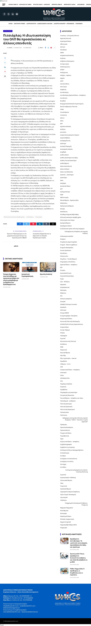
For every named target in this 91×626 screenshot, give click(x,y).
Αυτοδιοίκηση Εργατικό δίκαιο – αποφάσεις (73, 95)
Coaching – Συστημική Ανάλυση (69, 35)
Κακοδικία (63, 307)
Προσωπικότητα (65, 430)
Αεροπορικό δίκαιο (65, 41)
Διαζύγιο (62, 129)
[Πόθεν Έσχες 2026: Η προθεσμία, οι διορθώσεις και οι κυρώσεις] (64, 571)
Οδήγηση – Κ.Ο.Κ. (65, 364)
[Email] (5, 76)
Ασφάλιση (63, 89)
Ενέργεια (62, 239)
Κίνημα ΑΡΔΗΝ (64, 313)
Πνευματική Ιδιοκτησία (67, 395)
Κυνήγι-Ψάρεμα (65, 330)
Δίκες (61, 180)
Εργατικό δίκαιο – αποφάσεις (41, 4)
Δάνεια (62, 118)
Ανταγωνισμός (64, 64)
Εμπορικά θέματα (57, 4)
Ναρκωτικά (63, 350)
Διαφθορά (63, 152)
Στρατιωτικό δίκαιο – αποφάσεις (69, 441)
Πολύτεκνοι (63, 415)
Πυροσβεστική (64, 436)
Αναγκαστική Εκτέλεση (67, 55)
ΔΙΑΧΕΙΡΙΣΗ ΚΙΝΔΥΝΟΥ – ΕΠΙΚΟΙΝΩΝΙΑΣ (64, 23)
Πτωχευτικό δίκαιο (65, 433)
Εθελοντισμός (64, 197)
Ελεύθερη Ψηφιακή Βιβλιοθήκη (69, 214)
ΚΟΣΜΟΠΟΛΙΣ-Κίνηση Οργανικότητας (71, 324)
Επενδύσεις (30, 217)
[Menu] (3, 4)
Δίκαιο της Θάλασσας (66, 172)
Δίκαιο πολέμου (64, 169)
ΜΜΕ (61, 347)
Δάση (61, 121)
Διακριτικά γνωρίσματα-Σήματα (69, 135)
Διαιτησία (63, 132)
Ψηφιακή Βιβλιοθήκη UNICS (68, 525)
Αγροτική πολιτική (65, 38)
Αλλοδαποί (63, 50)
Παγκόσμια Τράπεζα (66, 384)
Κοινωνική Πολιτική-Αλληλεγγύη (70, 321)
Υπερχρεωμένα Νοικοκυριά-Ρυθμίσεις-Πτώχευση (76, 504)
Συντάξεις (63, 467)
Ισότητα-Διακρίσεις (66, 299)
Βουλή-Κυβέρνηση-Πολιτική (68, 106)
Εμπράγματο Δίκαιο (69, 4)
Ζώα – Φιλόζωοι (65, 281)
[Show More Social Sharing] (54, 47)
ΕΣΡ (61, 267)
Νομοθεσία (63, 361)
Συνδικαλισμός (64, 453)
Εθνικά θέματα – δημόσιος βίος (69, 200)
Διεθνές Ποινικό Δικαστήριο (68, 160)
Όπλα (62, 375)
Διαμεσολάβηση (65, 138)
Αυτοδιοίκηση (64, 92)
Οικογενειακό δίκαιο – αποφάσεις (70, 370)
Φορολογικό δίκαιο (65, 516)
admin (10, 47)
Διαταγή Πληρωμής (66, 146)
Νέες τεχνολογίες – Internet (68, 358)
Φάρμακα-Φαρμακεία (66, 508)
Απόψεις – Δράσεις (65, 75)
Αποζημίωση (81, 4)
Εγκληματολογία (65, 192)
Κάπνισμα (63, 310)
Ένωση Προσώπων (65, 250)
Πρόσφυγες (63, 424)
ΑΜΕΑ (62, 52)
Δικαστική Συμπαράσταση (27, 275)
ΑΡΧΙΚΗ (11, 23)
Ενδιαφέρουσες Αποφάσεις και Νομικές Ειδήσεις (76, 232)
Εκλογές (62, 209)
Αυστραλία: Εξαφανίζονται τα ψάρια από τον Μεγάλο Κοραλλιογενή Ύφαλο (42, 236)
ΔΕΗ (61, 123)
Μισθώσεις (63, 344)
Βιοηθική (63, 101)
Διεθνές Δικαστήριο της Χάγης (69, 157)
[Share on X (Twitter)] (48, 47)
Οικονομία (38, 217)
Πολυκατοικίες (64, 412)
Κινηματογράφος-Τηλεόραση (68, 316)
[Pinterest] (5, 71)
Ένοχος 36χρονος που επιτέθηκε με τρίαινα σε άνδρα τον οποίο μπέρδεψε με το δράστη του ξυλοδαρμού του (11, 279)
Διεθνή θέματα (64, 163)
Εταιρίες (62, 270)
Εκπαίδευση (63, 211)
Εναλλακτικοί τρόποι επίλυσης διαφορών (72, 228)
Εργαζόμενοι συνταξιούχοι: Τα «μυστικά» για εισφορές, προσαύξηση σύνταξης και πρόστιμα (78, 543)
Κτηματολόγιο (64, 327)
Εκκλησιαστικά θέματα (67, 206)
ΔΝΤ (61, 189)
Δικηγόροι (63, 183)
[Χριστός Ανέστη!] (48, 267)
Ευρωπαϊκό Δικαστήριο (67, 276)
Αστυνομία (63, 87)
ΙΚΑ (61, 296)
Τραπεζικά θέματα (65, 489)
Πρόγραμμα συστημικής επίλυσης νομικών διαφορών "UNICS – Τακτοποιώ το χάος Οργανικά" (75, 420)
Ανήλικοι (62, 58)
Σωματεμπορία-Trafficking (68, 477)
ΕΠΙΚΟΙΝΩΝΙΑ (79, 23)
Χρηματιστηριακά (65, 522)
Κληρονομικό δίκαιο (66, 318)
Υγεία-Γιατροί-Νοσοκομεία (68, 494)
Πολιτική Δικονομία (66, 404)
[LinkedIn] (5, 67)
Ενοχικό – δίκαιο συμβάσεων (68, 245)
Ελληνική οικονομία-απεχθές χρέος (14, 217)
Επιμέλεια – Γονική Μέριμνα (68, 259)
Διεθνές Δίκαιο (64, 155)
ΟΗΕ (61, 367)
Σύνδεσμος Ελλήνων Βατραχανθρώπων (71, 450)
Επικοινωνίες (64, 256)
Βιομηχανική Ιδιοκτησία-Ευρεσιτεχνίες (72, 104)
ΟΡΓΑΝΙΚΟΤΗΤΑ (64, 378)
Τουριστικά (63, 486)
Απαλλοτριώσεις (65, 67)
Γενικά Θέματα (8, 31)
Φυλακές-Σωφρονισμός (67, 519)
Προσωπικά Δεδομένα (66, 427)
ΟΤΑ (61, 381)
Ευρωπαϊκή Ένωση (65, 273)
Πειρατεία (63, 387)
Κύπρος (62, 333)
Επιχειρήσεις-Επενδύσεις (67, 262)
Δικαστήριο (63, 177)
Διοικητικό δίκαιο (65, 186)
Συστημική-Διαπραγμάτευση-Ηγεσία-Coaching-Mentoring (76, 471)
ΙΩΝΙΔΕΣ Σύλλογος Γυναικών (68, 304)
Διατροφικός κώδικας (66, 149)
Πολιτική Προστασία (66, 406)
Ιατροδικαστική (64, 287)
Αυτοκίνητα (63, 98)
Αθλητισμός (63, 44)
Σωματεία (63, 474)
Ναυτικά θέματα (65, 352)
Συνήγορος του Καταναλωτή (68, 458)
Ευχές (62, 279)
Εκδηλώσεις (63, 203)
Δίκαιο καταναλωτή (66, 166)
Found (1, 625)
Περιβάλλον (63, 389)
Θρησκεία (63, 284)
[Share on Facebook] (45, 47)
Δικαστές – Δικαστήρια (66, 175)
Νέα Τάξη (63, 355)
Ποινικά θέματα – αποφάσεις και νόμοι (20, 4)
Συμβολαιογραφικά (66, 444)
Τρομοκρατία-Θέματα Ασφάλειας (70, 492)
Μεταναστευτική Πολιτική (68, 341)
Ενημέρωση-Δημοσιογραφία (68, 242)
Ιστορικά (62, 301)
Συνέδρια (63, 456)
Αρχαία (62, 78)
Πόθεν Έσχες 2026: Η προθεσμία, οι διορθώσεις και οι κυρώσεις (77, 572)
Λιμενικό (62, 338)
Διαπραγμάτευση (65, 140)
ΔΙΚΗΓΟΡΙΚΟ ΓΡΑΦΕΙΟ (19, 23)
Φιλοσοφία (63, 513)
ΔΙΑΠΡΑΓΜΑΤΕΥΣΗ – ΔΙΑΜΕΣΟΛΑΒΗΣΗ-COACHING (39, 23)
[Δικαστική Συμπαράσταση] (30, 267)
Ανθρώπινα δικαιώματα (67, 61)
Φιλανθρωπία (64, 510)
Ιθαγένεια (63, 293)
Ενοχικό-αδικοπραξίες (66, 247)
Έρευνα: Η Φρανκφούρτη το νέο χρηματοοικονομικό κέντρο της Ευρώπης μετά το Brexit (16, 236)
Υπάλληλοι (63, 500)
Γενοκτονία (63, 115)
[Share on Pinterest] (51, 47)
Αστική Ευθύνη (64, 84)
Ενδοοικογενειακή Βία (66, 236)
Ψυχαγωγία (63, 527)
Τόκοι (61, 483)
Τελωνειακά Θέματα (66, 480)
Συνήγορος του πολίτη (66, 461)
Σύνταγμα (63, 464)
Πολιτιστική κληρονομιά (67, 409)
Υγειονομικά (63, 497)
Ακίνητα (62, 47)
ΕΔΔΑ (61, 194)
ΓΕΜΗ (62, 109)
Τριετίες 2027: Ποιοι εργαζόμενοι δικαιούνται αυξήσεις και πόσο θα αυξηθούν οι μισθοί (79, 558)
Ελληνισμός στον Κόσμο (67, 220)
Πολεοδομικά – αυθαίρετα (68, 401)
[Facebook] (5, 58)
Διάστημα (63, 143)
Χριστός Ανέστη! (46, 274)
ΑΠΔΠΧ (62, 69)
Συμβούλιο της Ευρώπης (67, 447)
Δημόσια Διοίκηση (65, 126)
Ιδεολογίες (63, 290)
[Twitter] (5, 62)
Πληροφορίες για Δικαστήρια (68, 392)
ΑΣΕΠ (61, 81)
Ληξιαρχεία (63, 335)
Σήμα (61, 439)
